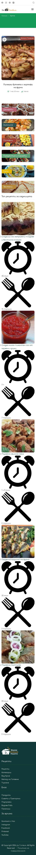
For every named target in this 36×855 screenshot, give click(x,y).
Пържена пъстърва (11, 665)
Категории (6, 772)
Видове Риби (7, 805)
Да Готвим (21, 845)
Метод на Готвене (10, 779)
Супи (5, 171)
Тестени (7, 187)
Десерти (8, 110)
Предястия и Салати (15, 156)
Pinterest (5, 831)
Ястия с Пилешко (27, 38)
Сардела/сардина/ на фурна (15, 559)
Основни (8, 140)
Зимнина (8, 125)
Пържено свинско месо (13, 454)
